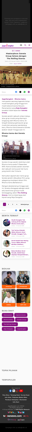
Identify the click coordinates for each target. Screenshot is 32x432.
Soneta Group (21, 319)
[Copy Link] (29, 92)
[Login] (21, 45)
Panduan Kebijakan (12, 399)
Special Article (21, 315)
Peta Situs (6, 395)
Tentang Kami (15, 395)
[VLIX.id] (21, 412)
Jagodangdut (21, 329)
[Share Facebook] (16, 92)
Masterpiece (8, 315)
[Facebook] (10, 391)
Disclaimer (23, 399)
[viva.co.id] (12, 412)
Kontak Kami (25, 395)
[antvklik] (26, 416)
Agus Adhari (18, 63)
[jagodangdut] (21, 419)
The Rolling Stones (10, 324)
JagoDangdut (7, 99)
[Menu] (29, 45)
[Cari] (25, 45)
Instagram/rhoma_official (12, 86)
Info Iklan (8, 397)
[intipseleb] (12, 419)
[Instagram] (17, 391)
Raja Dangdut (21, 108)
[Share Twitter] (20, 92)
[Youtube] (21, 391)
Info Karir (16, 402)
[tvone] (12, 416)
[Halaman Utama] (7, 45)
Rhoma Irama (20, 99)
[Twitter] (14, 391)
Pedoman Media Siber (19, 397)
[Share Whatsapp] (24, 92)
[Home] (13, 51)
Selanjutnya (25, 204)
